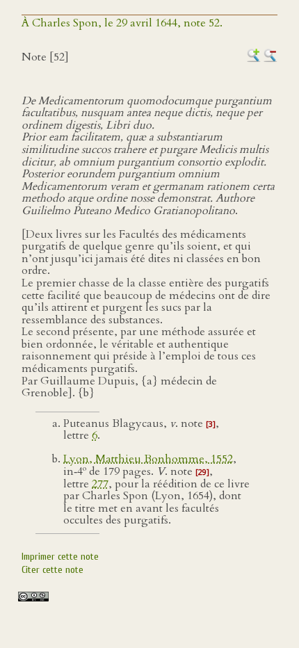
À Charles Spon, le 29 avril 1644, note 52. (122, 23)
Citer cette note (52, 570)
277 (100, 484)
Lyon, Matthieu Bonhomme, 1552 (148, 459)
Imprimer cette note (60, 556)
